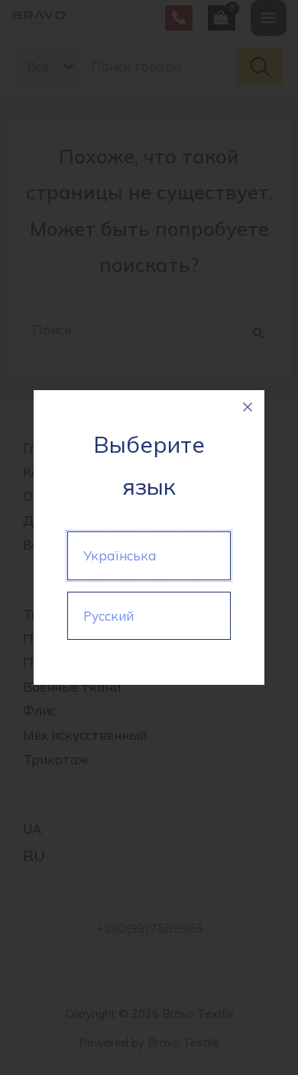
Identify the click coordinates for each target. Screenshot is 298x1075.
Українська (120, 555)
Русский (108, 616)
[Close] (247, 407)
